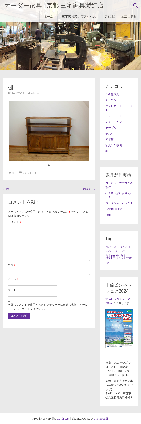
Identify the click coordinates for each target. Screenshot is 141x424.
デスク (109, 133)
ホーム (48, 16)
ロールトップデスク (120, 251)
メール (13, 278)
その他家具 (112, 94)
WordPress (63, 418)
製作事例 (115, 256)
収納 (108, 214)
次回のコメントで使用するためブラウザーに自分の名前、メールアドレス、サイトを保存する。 (48, 306)
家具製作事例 (113, 145)
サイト (12, 289)
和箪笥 (89, 189)
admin (35, 93)
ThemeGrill (101, 418)
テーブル (110, 127)
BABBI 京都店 (114, 209)
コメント (14, 222)
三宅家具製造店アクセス (79, 16)
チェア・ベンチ (115, 122)
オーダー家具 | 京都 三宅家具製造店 (54, 5)
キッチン (110, 100)
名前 (12, 265)
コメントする (29, 172)
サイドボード (113, 116)
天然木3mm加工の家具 (121, 16)
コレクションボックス (119, 203)
